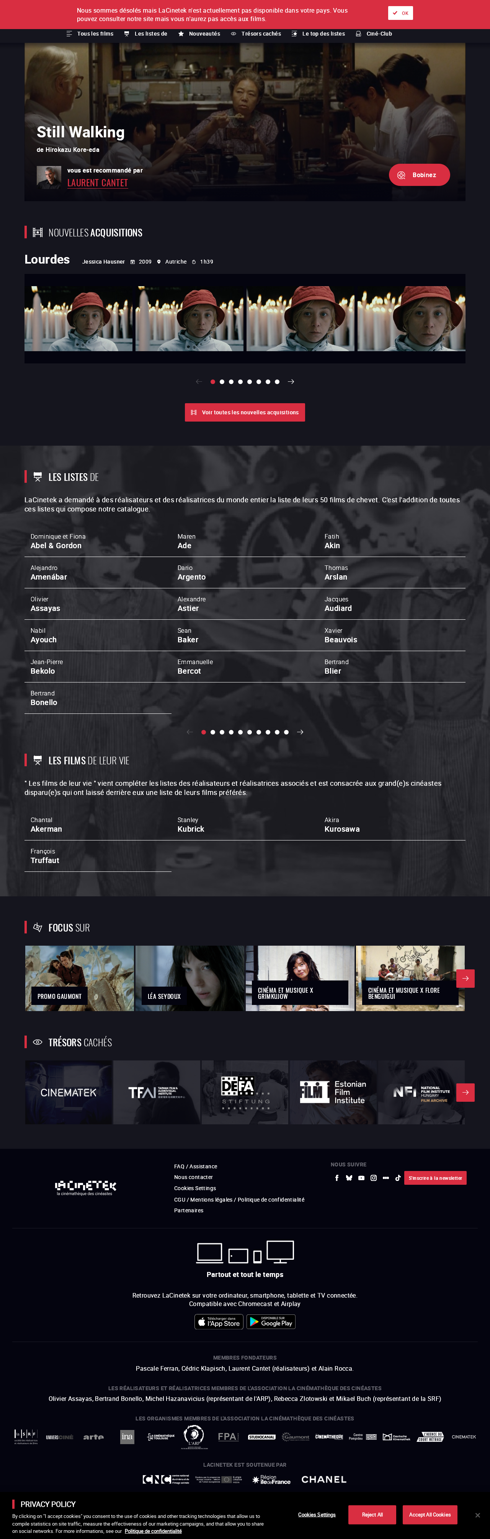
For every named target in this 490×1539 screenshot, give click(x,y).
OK (405, 13)
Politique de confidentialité (153, 1531)
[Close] (477, 1515)
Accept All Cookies (430, 1514)
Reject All (372, 1514)
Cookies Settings (317, 1514)
